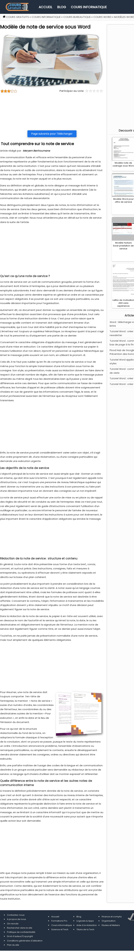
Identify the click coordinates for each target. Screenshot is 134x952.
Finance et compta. (112, 916)
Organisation (109, 920)
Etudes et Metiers (111, 925)
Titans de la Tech (85, 929)
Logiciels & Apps (85, 920)
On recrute (12, 923)
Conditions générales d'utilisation (24, 940)
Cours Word (102, 17)
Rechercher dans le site (19, 927)
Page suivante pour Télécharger (52, 134)
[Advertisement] (52, 111)
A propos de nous (16, 919)
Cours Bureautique (77, 17)
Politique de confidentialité (21, 932)
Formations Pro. (59, 920)
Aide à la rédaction (86, 925)
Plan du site (13, 944)
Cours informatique (89, 7)
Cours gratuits (17, 17)
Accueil (45, 7)
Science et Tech (59, 929)
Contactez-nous (16, 915)
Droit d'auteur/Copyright (20, 936)
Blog (61, 7)
